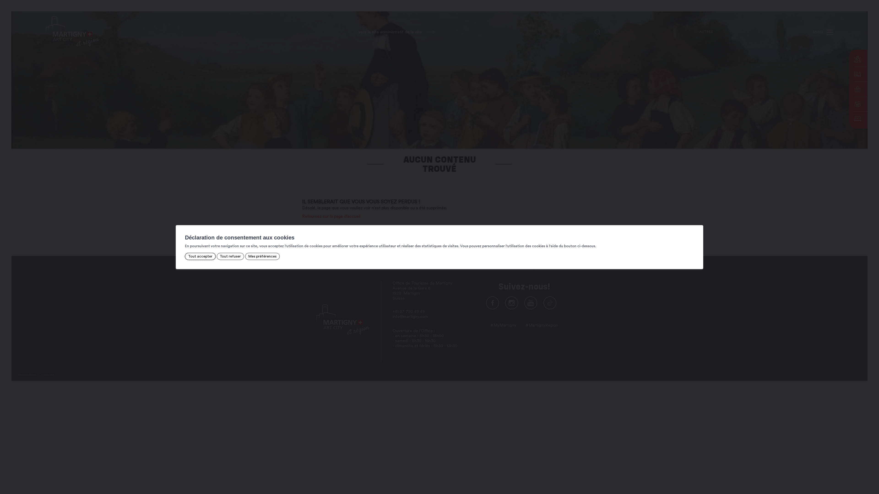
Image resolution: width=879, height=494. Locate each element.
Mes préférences (262, 256)
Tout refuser (230, 256)
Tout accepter (200, 256)
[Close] (699, 220)
